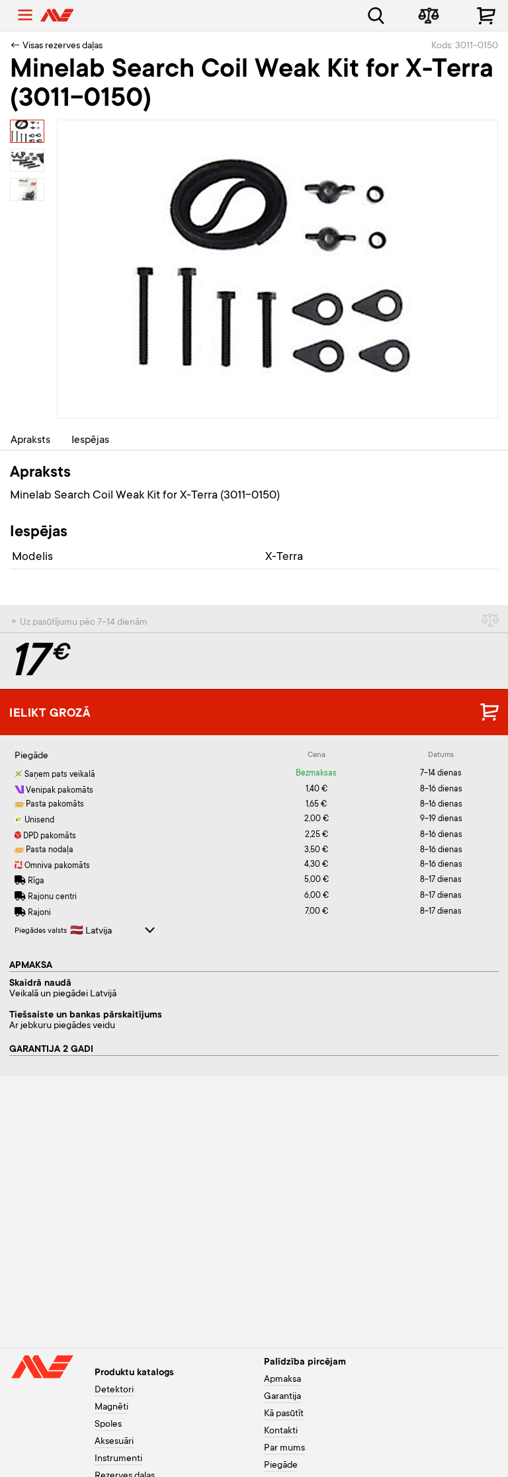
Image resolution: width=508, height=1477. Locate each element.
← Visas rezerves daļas (56, 46)
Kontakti (281, 1431)
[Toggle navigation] (25, 15)
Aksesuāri (114, 1442)
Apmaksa (282, 1380)
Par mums (284, 1448)
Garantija (282, 1397)
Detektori (114, 1390)
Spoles (108, 1424)
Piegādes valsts (41, 931)
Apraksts (30, 440)
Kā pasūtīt (284, 1414)
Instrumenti (118, 1459)
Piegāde (281, 1465)
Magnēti (111, 1407)
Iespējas (90, 440)
